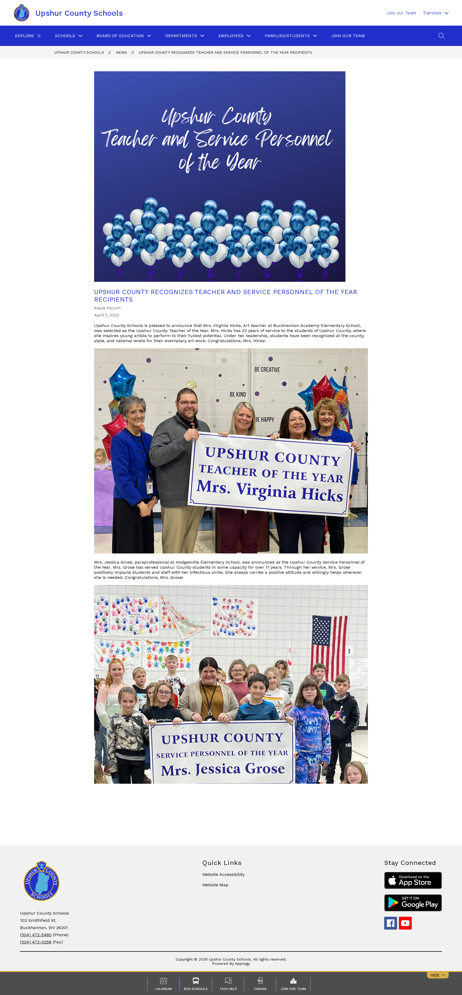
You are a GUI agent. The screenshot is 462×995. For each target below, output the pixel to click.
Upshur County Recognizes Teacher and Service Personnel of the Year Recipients (225, 52)
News (121, 52)
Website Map (215, 884)
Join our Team (401, 12)
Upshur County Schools (79, 52)
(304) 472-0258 (35, 942)
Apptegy (242, 963)
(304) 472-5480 (36, 934)
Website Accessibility (223, 874)
